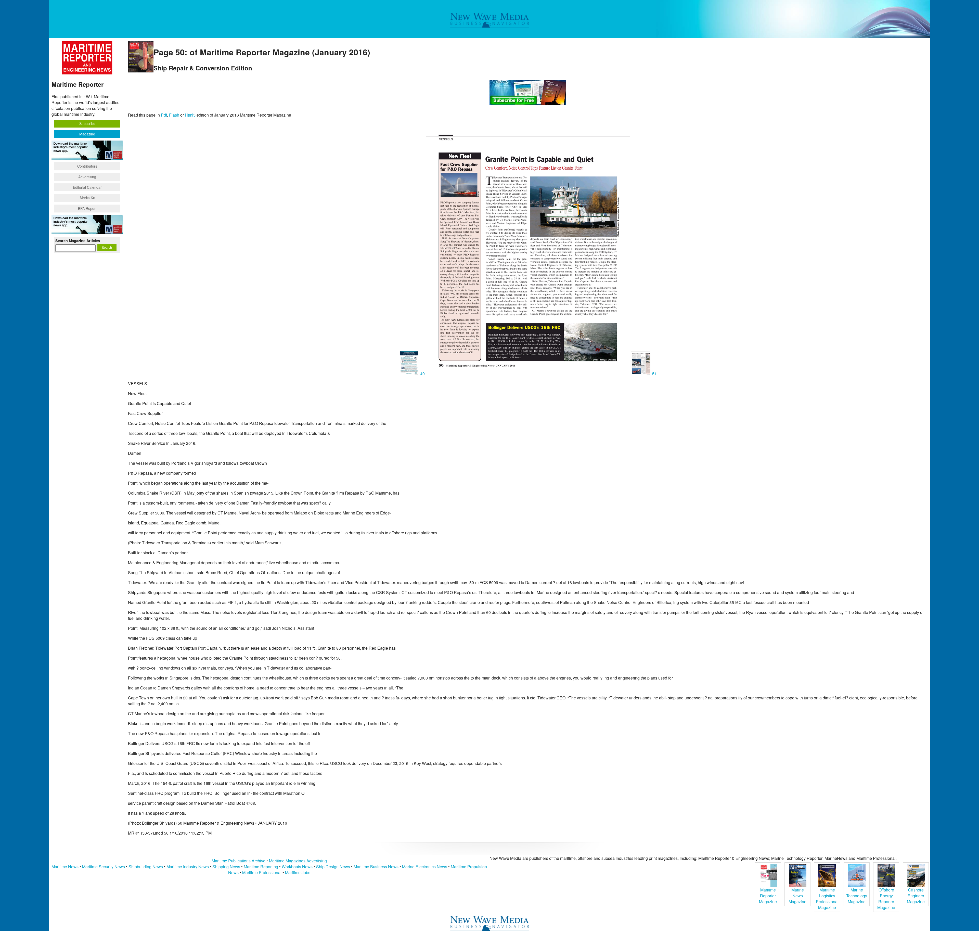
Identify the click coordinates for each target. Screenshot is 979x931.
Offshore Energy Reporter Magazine (886, 898)
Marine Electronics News (424, 867)
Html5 (190, 115)
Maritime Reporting (261, 867)
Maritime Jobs (297, 872)
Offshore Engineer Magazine (916, 895)
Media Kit (87, 197)
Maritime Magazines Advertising (298, 861)
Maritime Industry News (187, 867)
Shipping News (226, 867)
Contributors (87, 166)
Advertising (87, 176)
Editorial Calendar (87, 187)
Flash (174, 115)
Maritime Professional (261, 872)
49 (422, 373)
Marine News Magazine (797, 895)
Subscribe (87, 123)
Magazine (87, 133)
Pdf (164, 115)
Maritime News (65, 867)
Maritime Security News (103, 867)
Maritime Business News (377, 867)
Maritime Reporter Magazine (768, 895)
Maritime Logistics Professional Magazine (827, 898)
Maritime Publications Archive (238, 861)
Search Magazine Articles (77, 240)
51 (654, 373)
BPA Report (87, 208)
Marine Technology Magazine (856, 895)
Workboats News (297, 867)
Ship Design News (333, 867)
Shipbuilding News (145, 867)
